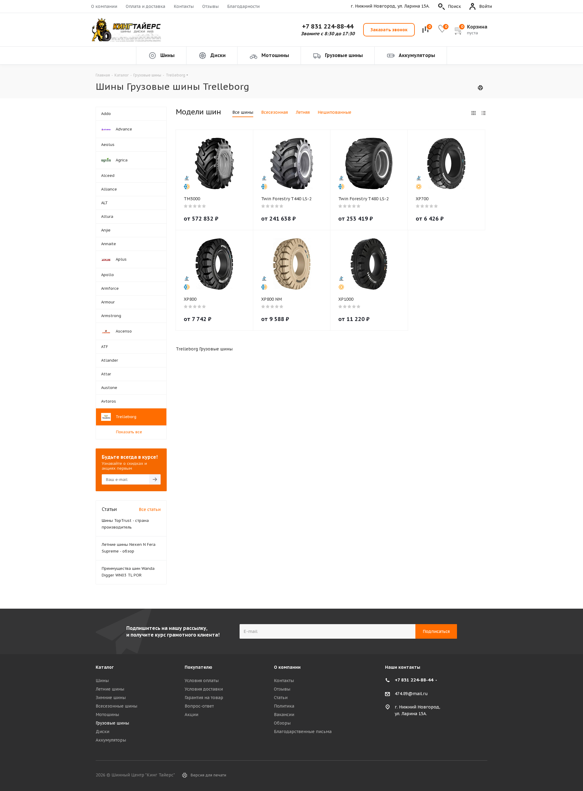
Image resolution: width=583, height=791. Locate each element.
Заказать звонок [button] (388, 29)
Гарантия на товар (204, 697)
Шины (102, 680)
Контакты (184, 6)
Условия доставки (204, 689)
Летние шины (110, 689)
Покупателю (198, 667)
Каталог (105, 667)
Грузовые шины (112, 723)
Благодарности (243, 6)
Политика (284, 706)
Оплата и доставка (145, 6)
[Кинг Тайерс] (126, 30)
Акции (191, 714)
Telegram (483, 775)
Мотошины (107, 714)
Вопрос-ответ (199, 706)
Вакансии (284, 714)
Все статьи (150, 509)
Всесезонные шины (116, 706)
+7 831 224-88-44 (327, 26)
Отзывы (210, 6)
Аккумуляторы (111, 740)
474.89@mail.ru (411, 693)
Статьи (281, 697)
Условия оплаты (202, 680)
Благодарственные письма (303, 731)
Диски (102, 731)
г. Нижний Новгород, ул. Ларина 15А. (390, 6)
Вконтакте (468, 775)
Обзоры (282, 723)
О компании (104, 6)
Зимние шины (111, 697)
